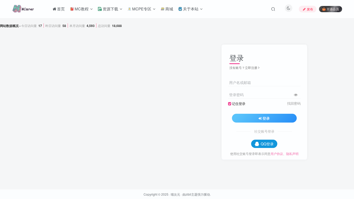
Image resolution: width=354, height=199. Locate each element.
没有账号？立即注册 (243, 67)
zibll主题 (191, 194)
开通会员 (333, 9)
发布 (310, 9)
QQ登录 (267, 143)
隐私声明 (292, 153)
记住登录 (238, 103)
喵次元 (175, 194)
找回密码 (294, 103)
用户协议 (277, 153)
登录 (266, 118)
